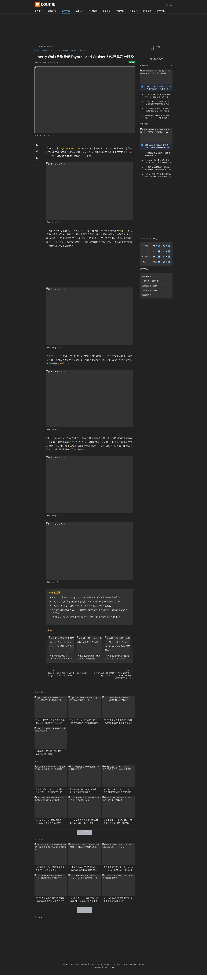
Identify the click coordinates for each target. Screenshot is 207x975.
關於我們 (133, 964)
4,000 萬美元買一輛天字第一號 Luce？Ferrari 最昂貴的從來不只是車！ (85, 899)
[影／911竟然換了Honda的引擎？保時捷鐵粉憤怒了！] (84, 776)
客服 (77, 964)
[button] (170, 4)
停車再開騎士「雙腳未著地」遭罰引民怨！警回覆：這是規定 (118, 821)
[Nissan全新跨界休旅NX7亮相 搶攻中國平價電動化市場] (118, 885)
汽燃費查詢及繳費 (149, 290)
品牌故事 (134, 11)
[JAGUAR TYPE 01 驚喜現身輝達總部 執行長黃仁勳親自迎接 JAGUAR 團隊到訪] (50, 854)
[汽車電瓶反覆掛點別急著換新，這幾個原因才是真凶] (50, 738)
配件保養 (147, 11)
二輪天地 (120, 11)
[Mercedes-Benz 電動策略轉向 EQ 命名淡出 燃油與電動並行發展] (50, 807)
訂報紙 (124, 964)
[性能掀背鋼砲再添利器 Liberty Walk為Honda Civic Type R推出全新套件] (61, 645)
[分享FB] (37, 145)
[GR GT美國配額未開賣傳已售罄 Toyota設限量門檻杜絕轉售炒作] (118, 707)
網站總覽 (141, 964)
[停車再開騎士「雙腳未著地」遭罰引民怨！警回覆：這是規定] (118, 807)
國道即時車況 (147, 276)
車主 (52, 50)
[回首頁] (48, 4)
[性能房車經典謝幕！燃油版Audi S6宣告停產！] (89, 645)
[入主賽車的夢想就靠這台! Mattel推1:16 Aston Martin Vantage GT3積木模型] (117, 645)
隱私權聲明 (107, 964)
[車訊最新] (171, 65)
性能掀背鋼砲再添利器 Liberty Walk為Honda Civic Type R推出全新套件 (60, 657)
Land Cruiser (62, 50)
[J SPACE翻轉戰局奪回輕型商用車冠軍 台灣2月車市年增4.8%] (84, 807)
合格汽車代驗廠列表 (150, 281)
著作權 (100, 964)
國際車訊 (66, 11)
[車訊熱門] (171, 124)
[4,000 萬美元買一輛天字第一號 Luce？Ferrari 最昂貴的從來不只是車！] (84, 885)
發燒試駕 (52, 11)
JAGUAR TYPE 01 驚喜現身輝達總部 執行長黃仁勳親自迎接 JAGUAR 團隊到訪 (50, 868)
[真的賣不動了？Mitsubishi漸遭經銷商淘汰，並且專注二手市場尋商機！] (50, 776)
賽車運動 (161, 11)
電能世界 (79, 11)
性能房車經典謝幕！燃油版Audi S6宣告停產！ (89, 657)
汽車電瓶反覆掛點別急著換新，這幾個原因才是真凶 (50, 752)
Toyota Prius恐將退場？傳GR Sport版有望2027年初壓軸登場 (83, 605)
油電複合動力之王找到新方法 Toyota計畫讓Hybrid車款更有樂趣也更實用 (84, 868)
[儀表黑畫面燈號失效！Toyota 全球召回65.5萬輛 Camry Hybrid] (118, 854)
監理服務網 (146, 295)
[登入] (167, 4)
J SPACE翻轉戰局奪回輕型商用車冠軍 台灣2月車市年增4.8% (84, 821)
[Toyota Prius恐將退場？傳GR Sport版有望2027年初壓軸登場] (84, 707)
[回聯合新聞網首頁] (37, 4)
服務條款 (93, 964)
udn (36, 46)
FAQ (72, 964)
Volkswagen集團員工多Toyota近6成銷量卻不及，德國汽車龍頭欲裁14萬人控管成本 (90, 611)
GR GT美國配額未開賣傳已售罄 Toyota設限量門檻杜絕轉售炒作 (119, 721)
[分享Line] (37, 151)
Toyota (74, 50)
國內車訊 (38, 11)
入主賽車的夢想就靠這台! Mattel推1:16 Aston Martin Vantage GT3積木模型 (117, 657)
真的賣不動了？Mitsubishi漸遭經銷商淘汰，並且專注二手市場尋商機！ (50, 790)
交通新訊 (93, 11)
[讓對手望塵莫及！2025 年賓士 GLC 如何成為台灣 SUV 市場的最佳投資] (118, 776)
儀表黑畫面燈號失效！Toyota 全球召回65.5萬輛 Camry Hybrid (118, 868)
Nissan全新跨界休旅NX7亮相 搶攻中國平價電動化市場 (118, 899)
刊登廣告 (66, 964)
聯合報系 (117, 964)
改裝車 (82, 50)
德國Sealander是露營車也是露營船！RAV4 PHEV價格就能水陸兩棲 (86, 616)
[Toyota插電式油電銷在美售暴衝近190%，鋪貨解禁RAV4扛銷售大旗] (50, 707)
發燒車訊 (42, 46)
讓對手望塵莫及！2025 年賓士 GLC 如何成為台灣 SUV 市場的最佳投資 (118, 790)
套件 (37, 50)
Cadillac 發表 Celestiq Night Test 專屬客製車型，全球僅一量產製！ (86, 597)
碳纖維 (45, 50)
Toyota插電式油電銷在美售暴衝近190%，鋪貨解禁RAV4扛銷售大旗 (86, 601)
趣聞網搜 (106, 11)
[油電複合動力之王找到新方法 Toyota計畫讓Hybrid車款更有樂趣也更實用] (84, 854)
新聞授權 (84, 964)
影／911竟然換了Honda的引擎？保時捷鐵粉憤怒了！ (83, 790)
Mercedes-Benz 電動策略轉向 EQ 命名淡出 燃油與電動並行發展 (50, 821)
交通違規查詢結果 (149, 285)
